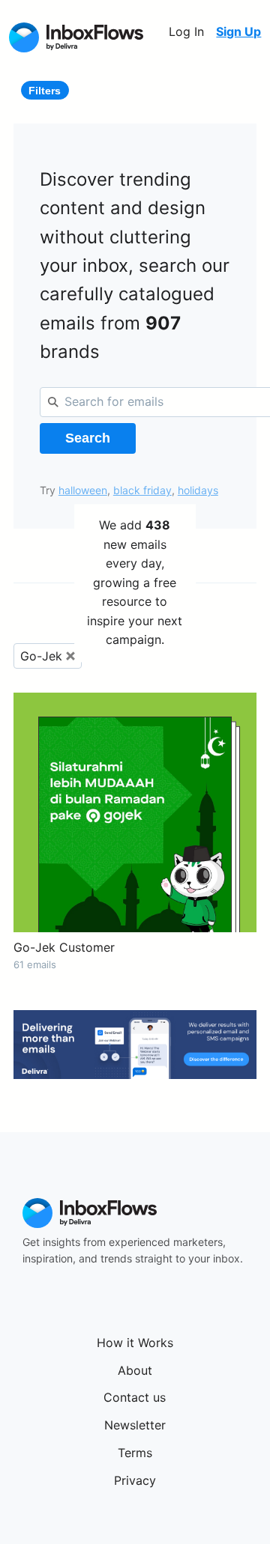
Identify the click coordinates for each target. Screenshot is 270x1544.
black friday (142, 490)
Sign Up (238, 31)
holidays (198, 490)
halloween (82, 490)
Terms (135, 1452)
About (135, 1370)
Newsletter (135, 1424)
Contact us (135, 1397)
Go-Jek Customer (64, 947)
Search (87, 438)
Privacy (135, 1480)
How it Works (135, 1342)
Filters (44, 91)
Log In (186, 31)
